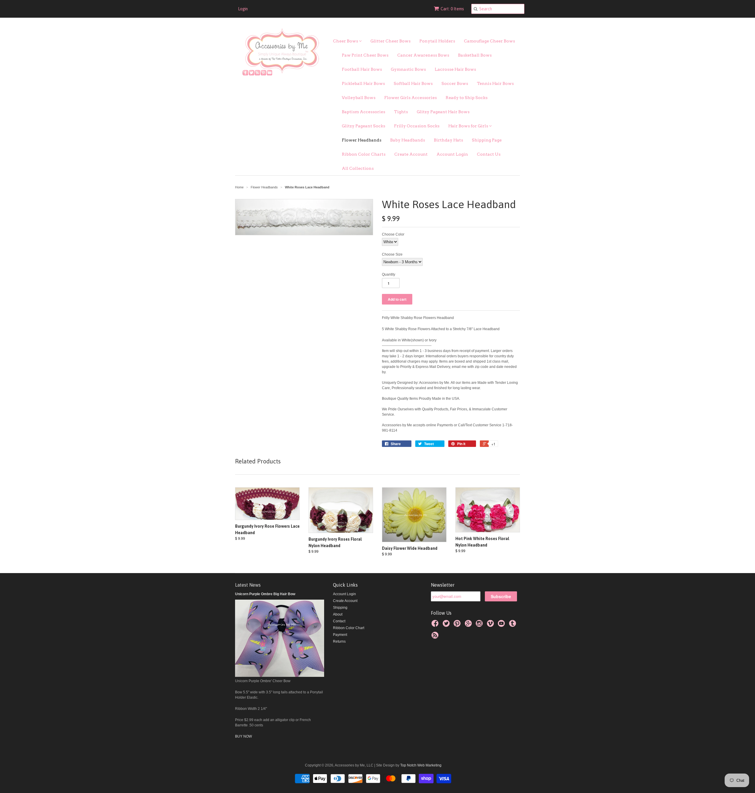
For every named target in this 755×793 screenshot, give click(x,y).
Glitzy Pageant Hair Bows (443, 111)
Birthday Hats (448, 140)
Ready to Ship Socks (467, 97)
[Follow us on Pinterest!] (458, 625)
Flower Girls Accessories (410, 97)
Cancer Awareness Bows (423, 55)
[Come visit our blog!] (513, 625)
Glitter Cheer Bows (390, 41)
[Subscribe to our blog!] (435, 637)
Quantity (388, 274)
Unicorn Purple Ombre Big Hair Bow (265, 594)
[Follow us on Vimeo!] (491, 625)
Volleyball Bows (358, 97)
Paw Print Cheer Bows (365, 55)
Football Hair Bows (362, 69)
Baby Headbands (407, 140)
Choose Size (392, 254)
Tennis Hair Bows (495, 83)
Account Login (452, 154)
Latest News (248, 585)
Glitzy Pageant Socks (363, 126)
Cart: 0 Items (452, 8)
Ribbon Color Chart (348, 628)
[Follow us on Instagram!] (480, 625)
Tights (401, 111)
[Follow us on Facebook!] (435, 625)
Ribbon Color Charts (363, 154)
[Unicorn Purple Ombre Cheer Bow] (279, 676)
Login (243, 8)
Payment (340, 635)
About (337, 614)
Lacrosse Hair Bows (455, 69)
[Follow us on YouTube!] (502, 625)
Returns (339, 641)
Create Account (411, 154)
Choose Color (393, 234)
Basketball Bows (475, 55)
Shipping (340, 608)
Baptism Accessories (363, 111)
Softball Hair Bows (413, 83)
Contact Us (488, 154)
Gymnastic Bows (408, 69)
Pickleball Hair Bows (363, 83)
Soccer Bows (454, 83)
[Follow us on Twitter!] (447, 625)
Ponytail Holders (437, 41)
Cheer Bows (346, 41)
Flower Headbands (361, 140)
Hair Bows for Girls (468, 126)
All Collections (358, 168)
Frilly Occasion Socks (416, 126)
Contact (339, 621)
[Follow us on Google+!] (469, 625)
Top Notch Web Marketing (420, 765)
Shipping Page (487, 140)
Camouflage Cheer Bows (489, 41)
